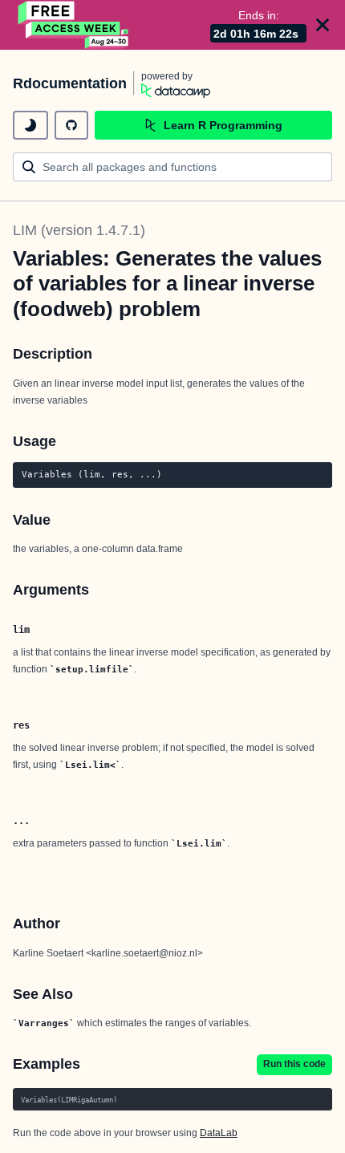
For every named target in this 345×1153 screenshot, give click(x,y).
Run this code (294, 1064)
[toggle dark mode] (30, 125)
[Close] (322, 25)
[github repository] (71, 125)
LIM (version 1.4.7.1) (79, 230)
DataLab (218, 1133)
